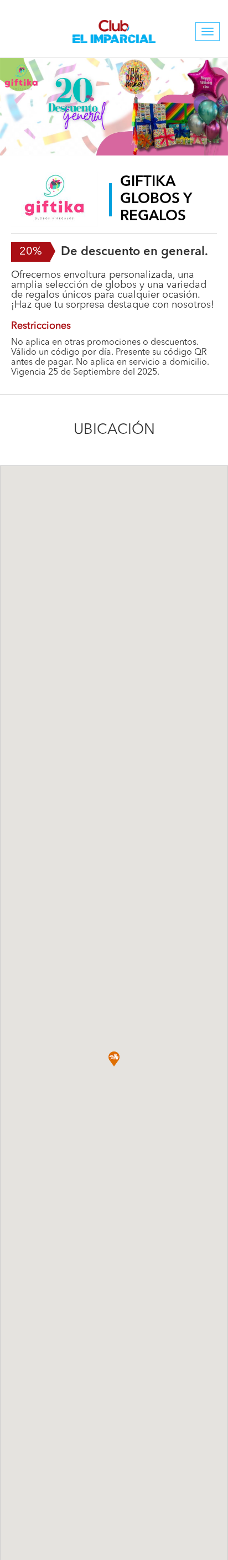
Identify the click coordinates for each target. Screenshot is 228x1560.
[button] (114, 1059)
